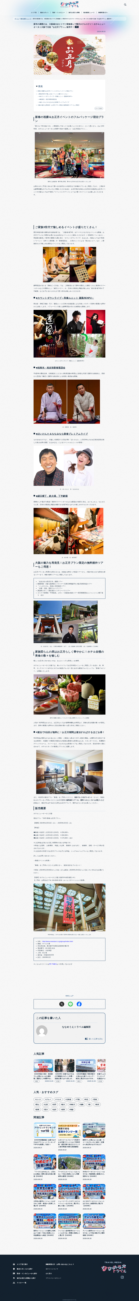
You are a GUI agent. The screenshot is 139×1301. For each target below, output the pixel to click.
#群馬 (37, 1109)
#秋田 (97, 1104)
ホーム (17, 19)
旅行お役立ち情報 (74, 12)
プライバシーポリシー (53, 1278)
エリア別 (33, 12)
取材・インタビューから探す (27, 1273)
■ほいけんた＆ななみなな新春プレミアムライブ (54, 102)
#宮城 (95, 1099)
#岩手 (54, 1104)
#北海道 (68, 1099)
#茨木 (46, 1109)
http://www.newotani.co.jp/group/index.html (57, 941)
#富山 (37, 1104)
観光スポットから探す (25, 1269)
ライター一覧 (21, 1283)
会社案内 (49, 1273)
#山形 (46, 1104)
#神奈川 (72, 1104)
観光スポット (44, 12)
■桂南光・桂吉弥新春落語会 (48, 99)
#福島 (82, 1104)
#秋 (89, 1104)
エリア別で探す (22, 1264)
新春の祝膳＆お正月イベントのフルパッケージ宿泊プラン (55, 91)
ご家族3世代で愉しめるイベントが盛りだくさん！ (53, 94)
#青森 (71, 1109)
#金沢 (54, 1109)
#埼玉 (86, 1099)
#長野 (63, 1109)
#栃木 (63, 1104)
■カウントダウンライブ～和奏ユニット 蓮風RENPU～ (56, 96)
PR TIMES (53, 964)
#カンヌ (38, 1099)
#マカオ (58, 1099)
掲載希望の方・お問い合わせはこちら (59, 1264)
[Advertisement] (69, 211)
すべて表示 (98, 108)
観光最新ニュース (88, 12)
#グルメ (48, 1099)
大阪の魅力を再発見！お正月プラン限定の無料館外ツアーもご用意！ (59, 105)
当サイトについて (52, 1269)
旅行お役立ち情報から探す (26, 1278)
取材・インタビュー (58, 12)
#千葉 (78, 1099)
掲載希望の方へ (103, 12)
